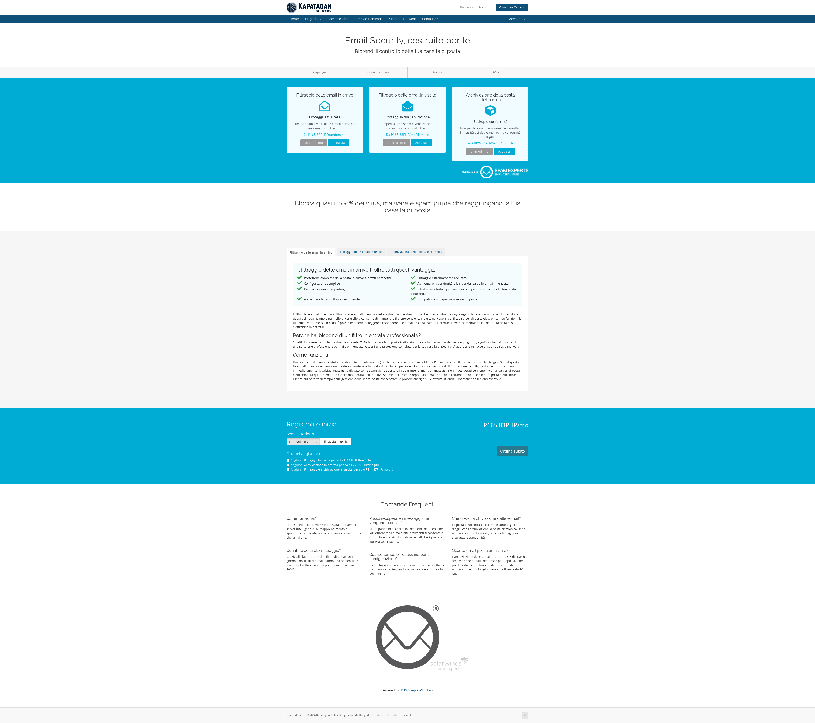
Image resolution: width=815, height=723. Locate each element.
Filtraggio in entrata (303, 442)
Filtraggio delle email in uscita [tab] (361, 252)
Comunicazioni (338, 19)
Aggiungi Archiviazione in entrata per (335, 465)
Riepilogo (319, 72)
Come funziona (378, 72)
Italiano (466, 7)
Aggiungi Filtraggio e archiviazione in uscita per (342, 469)
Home (294, 19)
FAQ (496, 72)
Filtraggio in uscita (336, 442)
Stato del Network (402, 19)
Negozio (312, 19)
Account (516, 19)
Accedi (483, 7)
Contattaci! (430, 19)
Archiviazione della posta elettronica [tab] (416, 252)
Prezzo (437, 72)
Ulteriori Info (314, 143)
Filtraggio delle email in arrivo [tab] (311, 252)
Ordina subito (512, 451)
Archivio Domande (369, 19)
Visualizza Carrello (512, 7)
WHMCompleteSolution (416, 690)
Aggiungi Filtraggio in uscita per (331, 460)
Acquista (339, 143)
